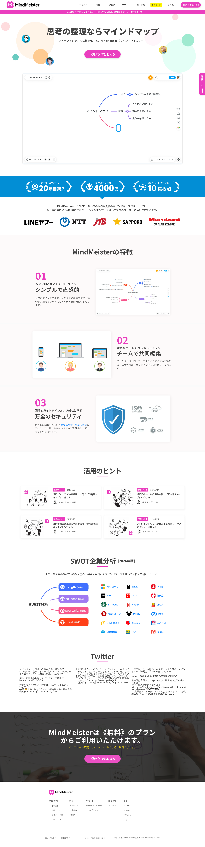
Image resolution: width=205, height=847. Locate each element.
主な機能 (55, 805)
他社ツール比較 (57, 814)
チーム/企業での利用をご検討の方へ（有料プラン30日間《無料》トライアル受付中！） (101, 11)
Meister (113, 805)
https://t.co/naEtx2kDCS (31, 680)
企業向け (75, 810)
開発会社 (141, 4)
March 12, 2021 (166, 694)
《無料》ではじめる (190, 4)
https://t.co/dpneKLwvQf (165, 676)
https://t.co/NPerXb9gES (143, 687)
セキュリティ (56, 819)
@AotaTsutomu (163, 687)
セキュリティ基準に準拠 (74, 424)
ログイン (171, 4)
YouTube (127, 806)
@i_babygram (178, 687)
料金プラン (76, 805)
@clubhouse (146, 676)
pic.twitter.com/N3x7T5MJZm (146, 689)
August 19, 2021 (120, 682)
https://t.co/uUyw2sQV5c (105, 680)
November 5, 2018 (48, 691)
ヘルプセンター (93, 810)
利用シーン (56, 810)
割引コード (156, 4)
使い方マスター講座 (94, 805)
